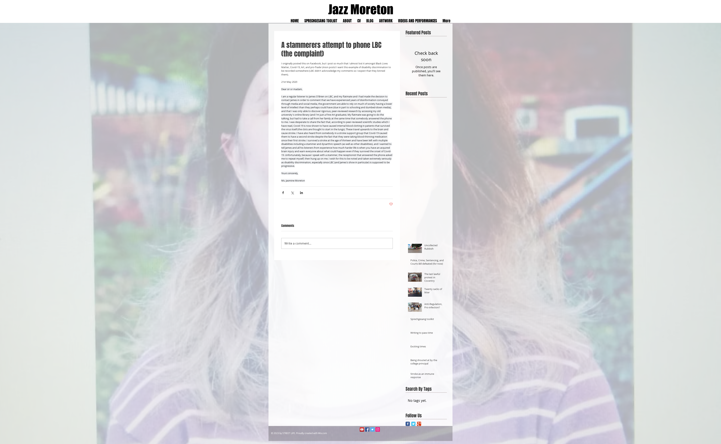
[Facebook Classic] (408, 424)
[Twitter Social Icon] (372, 429)
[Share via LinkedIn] (301, 192)
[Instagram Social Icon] (378, 429)
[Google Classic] (419, 424)
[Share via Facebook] (283, 192)
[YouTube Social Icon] (362, 429)
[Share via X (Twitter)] (292, 192)
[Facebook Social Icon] (367, 429)
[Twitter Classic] (413, 424)
